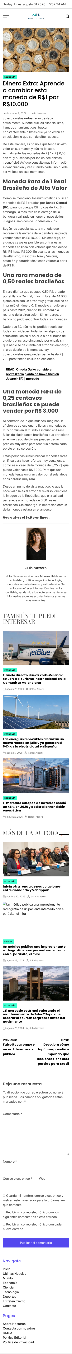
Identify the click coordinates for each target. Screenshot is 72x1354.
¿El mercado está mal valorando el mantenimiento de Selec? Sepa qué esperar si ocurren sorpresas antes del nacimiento (34, 1016)
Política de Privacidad (18, 1342)
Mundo (8, 1278)
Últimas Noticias (14, 1273)
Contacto (9, 1306)
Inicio (7, 1269)
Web (42, 1178)
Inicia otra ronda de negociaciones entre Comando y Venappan (31, 888)
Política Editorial (14, 1337)
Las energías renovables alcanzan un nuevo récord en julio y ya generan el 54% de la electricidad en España (33, 743)
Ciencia (8, 941)
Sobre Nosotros (14, 1324)
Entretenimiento (14, 1301)
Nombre (10, 1161)
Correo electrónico (17, 1178)
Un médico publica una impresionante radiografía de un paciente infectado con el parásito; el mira (34, 950)
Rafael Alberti (36, 689)
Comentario (12, 1114)
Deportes (9, 1296)
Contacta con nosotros (19, 1328)
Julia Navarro (38, 113)
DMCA (7, 1333)
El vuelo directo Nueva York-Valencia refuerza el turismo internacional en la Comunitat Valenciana (34, 679)
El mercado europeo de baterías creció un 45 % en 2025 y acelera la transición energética (34, 806)
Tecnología (11, 1292)
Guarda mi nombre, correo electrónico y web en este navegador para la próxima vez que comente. (34, 1200)
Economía (9, 77)
